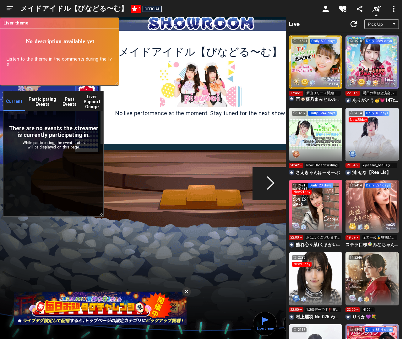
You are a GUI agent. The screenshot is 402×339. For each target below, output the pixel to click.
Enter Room (316, 68)
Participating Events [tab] (42, 102)
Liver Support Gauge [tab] (92, 101)
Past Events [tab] (69, 102)
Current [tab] (14, 101)
